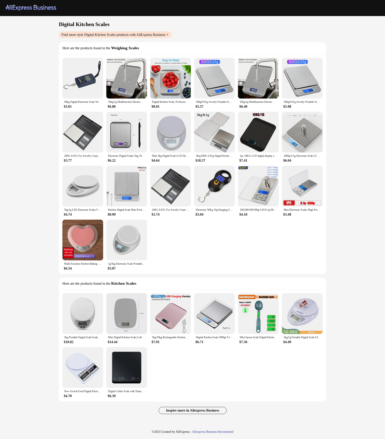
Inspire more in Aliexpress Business (192, 410)
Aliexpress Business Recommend (212, 431)
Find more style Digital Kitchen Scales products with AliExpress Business (113, 35)
